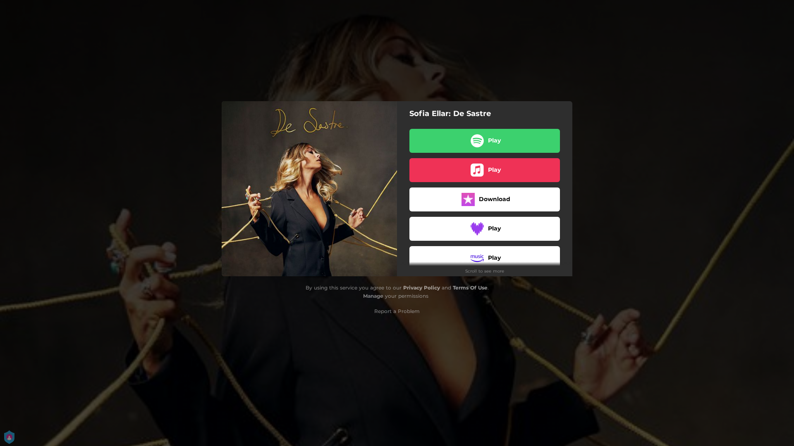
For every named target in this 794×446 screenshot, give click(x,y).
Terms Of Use (470, 288)
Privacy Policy (421, 288)
